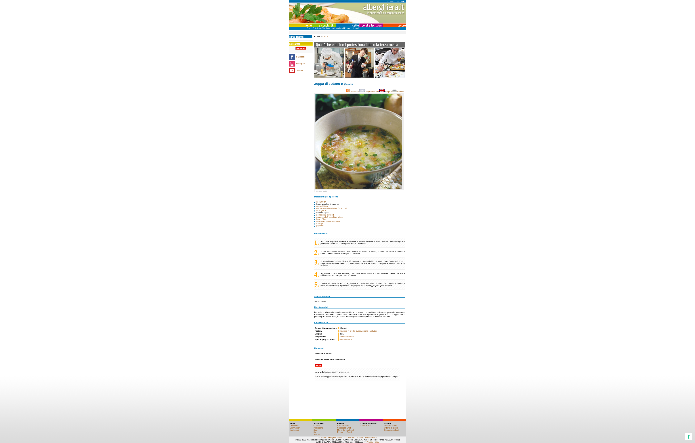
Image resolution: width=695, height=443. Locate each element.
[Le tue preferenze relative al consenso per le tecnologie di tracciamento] (688, 436)
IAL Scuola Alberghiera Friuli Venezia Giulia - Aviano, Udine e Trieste (347, 437)
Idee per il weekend (335, 28)
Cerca (309, 28)
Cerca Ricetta (343, 426)
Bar (315, 432)
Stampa (401, 92)
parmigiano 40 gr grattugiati (328, 221)
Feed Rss (354, 92)
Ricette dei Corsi (344, 432)
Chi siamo (294, 426)
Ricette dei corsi (351, 28)
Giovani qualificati (391, 430)
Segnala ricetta (372, 92)
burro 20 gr (321, 219)
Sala (315, 430)
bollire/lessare (346, 339)
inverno (350, 337)
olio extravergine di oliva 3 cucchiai (331, 208)
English (388, 92)
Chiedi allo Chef (319, 28)
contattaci (401, 1)
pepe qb (319, 226)
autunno (343, 337)
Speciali (316, 434)
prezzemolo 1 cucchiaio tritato (329, 217)
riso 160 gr (321, 202)
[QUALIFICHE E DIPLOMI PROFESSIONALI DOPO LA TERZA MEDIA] (359, 77)
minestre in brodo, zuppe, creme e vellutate (359, 331)
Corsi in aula (366, 426)
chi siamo (391, 1)
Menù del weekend (345, 430)
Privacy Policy (373, 442)
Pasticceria (318, 428)
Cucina (316, 426)
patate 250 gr (322, 206)
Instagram (300, 64)
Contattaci (294, 430)
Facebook (300, 57)
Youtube (299, 70)
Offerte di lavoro (391, 428)
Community (295, 428)
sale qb (319, 223)
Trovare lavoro (390, 426)
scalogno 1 (321, 210)
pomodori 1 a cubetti (325, 215)
